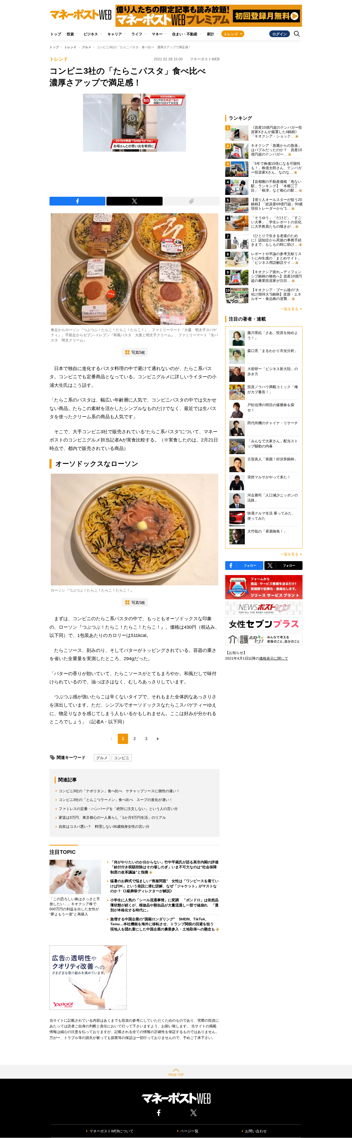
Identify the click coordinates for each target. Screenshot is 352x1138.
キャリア (114, 34)
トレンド (231, 34)
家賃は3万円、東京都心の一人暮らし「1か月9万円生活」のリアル (112, 817)
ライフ (136, 34)
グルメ (86, 47)
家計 (210, 34)
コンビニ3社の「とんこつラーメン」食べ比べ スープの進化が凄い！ (116, 800)
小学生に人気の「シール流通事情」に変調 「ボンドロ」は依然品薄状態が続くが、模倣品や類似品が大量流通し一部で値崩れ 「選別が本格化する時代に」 (164, 905)
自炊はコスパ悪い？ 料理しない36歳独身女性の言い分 (104, 826)
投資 (70, 34)
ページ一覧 (189, 1131)
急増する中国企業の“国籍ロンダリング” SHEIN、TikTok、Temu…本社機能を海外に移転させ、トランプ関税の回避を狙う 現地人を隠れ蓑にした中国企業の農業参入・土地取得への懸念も (163, 924)
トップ (55, 34)
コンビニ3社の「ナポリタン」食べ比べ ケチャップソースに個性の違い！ (119, 791)
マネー (157, 34)
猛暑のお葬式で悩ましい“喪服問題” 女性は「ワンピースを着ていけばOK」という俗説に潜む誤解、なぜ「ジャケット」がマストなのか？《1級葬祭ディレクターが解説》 (164, 886)
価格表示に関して (273, 658)
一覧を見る (289, 309)
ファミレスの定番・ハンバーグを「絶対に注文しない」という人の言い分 (118, 809)
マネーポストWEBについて (111, 1131)
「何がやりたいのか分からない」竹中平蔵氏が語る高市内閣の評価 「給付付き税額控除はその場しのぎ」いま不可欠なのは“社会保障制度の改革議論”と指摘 (166, 867)
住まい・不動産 (184, 34)
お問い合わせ (256, 1131)
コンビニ (121, 758)
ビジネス (90, 34)
